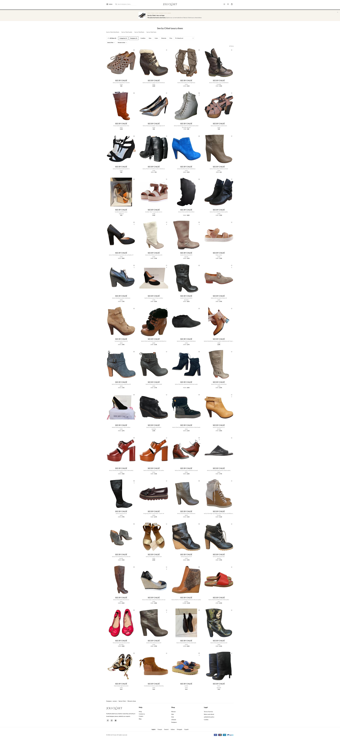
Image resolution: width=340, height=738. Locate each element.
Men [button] (172, 714)
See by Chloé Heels (151, 32)
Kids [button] (172, 717)
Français (160, 729)
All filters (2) (113, 38)
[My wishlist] (224, 4)
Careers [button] (141, 716)
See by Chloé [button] (110, 42)
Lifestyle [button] (173, 719)
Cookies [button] (206, 719)
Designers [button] (174, 722)
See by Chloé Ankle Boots (112, 32)
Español (186, 729)
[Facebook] (107, 720)
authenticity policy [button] (209, 717)
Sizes (150, 38)
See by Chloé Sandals (126, 32)
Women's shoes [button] (121, 42)
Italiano (173, 729)
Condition (143, 38)
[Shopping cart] (232, 4)
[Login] (228, 4)
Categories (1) (123, 38)
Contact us (142, 714)
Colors (156, 38)
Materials (163, 38)
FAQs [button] (140, 711)
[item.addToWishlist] (134, 49)
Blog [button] (140, 719)
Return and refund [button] (209, 714)
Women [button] (173, 711)
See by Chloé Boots (139, 32)
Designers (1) (133, 38)
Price (171, 38)
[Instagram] (111, 720)
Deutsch (166, 729)
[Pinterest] (115, 720)
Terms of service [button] (208, 711)
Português (179, 729)
